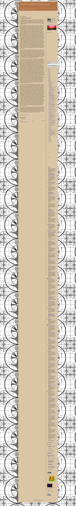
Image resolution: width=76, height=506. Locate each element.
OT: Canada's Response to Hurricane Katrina (52, 89)
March (49, 140)
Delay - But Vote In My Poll (52, 90)
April (49, 139)
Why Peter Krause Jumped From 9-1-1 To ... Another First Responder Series (51, 183)
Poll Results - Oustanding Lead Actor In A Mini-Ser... (52, 116)
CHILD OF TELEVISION (51, 196)
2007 (48, 79)
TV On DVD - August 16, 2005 (52, 111)
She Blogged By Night (51, 450)
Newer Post (21, 120)
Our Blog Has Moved (50, 386)
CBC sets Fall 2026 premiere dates (52, 203)
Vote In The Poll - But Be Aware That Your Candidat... (52, 99)
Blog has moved (50, 392)
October (50, 84)
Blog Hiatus (49, 320)
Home (32, 120)
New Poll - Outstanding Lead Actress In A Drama (52, 133)
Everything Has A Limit (51, 391)
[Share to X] (31, 114)
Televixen (49, 167)
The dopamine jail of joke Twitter (51, 308)
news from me (50, 444)
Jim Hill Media (50, 241)
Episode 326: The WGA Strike (51, 279)
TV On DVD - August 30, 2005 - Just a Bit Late (52, 87)
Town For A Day (50, 113)
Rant (22, 115)
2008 (48, 78)
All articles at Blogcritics (51, 440)
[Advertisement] (36, 13)
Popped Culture (50, 345)
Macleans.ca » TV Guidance (51, 458)
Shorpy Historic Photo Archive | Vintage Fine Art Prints (51, 456)
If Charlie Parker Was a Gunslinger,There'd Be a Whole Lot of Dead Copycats (51, 315)
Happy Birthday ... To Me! (51, 112)
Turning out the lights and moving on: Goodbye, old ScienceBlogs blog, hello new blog (51, 326)
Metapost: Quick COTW (50, 187)
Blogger (41, 500)
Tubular (49, 290)
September (50, 85)
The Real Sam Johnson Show (51, 434)
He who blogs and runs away (51, 404)
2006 (48, 80)
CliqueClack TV (50, 397)
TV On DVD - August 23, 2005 (52, 100)
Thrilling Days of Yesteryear (51, 332)
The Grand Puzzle (51, 91)
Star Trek (24, 115)
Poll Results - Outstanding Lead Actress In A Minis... (52, 106)
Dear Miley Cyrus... (50, 435)
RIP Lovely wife (50, 254)
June (49, 137)
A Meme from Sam (51, 129)
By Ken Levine (50, 278)
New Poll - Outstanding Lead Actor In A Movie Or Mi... (52, 122)
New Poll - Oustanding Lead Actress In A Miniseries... (52, 115)
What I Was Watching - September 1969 (51, 94)
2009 (48, 77)
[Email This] (29, 114)
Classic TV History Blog (51, 224)
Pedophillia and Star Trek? (52, 103)
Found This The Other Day (52, 102)
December (50, 82)
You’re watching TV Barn (51, 415)
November (50, 83)
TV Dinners (49, 428)
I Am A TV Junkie (50, 469)
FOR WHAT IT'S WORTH (51, 369)
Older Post (43, 120)
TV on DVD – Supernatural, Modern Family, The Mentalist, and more (51, 399)
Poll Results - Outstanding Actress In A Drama (52, 124)
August (49, 86)
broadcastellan (50, 209)
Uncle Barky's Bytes (50, 301)
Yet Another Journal (50, 442)
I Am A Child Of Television (34, 4)
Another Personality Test (51, 101)
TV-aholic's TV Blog (50, 284)
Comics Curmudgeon (50, 186)
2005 (48, 81)
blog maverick (50, 247)
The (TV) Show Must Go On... (51, 266)
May (49, 138)
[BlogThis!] (30, 114)
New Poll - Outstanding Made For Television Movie (52, 104)
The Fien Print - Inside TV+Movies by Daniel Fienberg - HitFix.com (51, 461)
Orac (25, 19)
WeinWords (49, 375)
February (50, 141)
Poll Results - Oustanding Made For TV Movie (52, 97)
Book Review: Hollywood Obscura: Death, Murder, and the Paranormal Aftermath (52, 333)
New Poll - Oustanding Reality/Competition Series (52, 95)
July (49, 136)
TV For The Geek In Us (51, 92)
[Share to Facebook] (32, 114)
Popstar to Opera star (50, 429)
